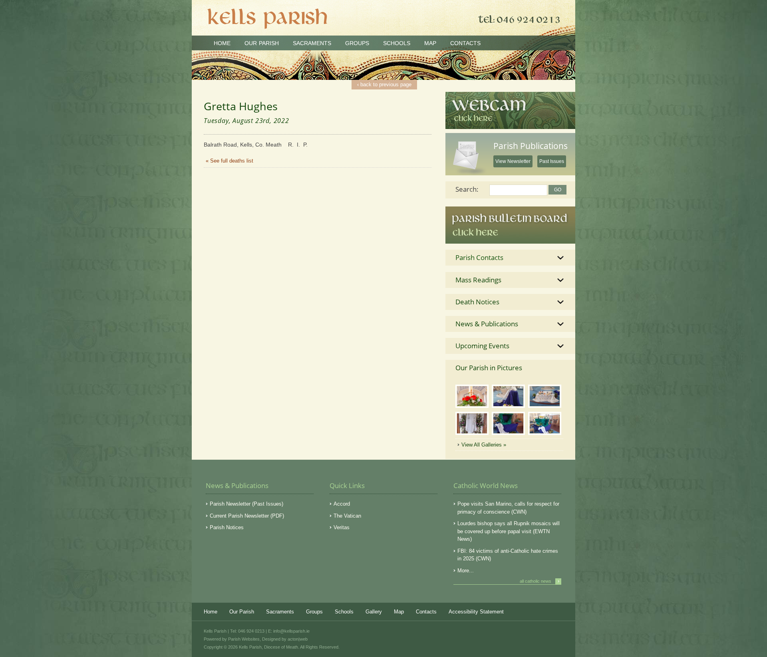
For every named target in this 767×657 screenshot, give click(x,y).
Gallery (374, 612)
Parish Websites (244, 639)
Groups (357, 43)
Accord (342, 504)
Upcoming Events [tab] (482, 345)
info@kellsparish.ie (291, 631)
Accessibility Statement (476, 612)
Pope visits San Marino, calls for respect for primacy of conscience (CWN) (508, 508)
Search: (467, 189)
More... (465, 571)
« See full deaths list (229, 161)
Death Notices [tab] (477, 301)
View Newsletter (513, 161)
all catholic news (539, 581)
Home (222, 43)
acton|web (298, 639)
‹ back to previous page (384, 84)
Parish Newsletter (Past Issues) (246, 504)
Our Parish (261, 43)
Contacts (465, 43)
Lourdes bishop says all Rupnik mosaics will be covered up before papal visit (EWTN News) (508, 531)
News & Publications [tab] (486, 323)
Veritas (342, 527)
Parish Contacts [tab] (479, 257)
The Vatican (347, 516)
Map (430, 43)
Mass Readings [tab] (478, 279)
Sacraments (312, 43)
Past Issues (551, 161)
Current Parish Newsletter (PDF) (247, 516)
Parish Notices (227, 527)
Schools (396, 43)
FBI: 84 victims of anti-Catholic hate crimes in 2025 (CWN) (507, 555)
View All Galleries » (483, 445)
